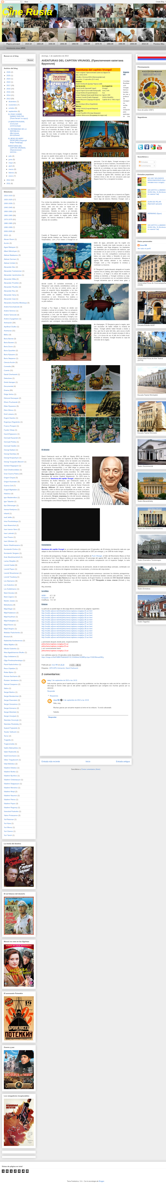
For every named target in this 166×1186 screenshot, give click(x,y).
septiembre (13, 111)
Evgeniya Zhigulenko (12, 422)
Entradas (144, 162)
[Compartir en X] (75, 665)
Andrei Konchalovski (11, 307)
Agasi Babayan (9, 247)
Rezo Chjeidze (9, 668)
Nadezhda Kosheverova (13, 641)
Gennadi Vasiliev (10, 446)
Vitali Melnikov (9, 764)
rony (49, 680)
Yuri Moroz (8, 827)
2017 (9, 85)
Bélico (6, 335)
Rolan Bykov (8, 672)
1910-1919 (8, 196)
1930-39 (51, 44)
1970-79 (98, 44)
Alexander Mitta (10, 279)
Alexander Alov (9, 267)
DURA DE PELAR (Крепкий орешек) (155, 203)
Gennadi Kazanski (11, 438)
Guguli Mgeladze (10, 490)
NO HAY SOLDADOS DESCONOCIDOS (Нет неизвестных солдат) (157, 180)
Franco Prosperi (10, 426)
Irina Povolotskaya (11, 521)
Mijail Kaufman (9, 617)
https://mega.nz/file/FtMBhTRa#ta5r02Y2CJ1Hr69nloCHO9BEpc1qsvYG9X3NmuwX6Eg (73, 657)
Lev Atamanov (9, 581)
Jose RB (56, 700)
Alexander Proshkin (11, 283)
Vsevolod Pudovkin (11, 811)
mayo (11, 163)
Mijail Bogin (8, 609)
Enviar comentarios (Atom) (90, 769)
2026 (9, 72)
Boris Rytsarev (9, 354)
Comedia (7, 366)
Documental (8, 386)
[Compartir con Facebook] (77, 665)
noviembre (13, 105)
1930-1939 (8, 203)
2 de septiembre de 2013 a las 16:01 (64, 680)
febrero (12, 173)
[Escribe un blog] (73, 665)
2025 (9, 75)
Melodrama (8, 605)
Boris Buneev (9, 342)
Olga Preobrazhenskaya (13, 660)
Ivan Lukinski (9, 533)
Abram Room (9, 239)
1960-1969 (8, 215)
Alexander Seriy (10, 295)
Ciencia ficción (9, 362)
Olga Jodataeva (10, 656)
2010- (6, 235)
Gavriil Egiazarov (10, 434)
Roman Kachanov (11, 676)
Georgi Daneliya (10, 454)
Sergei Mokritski (10, 712)
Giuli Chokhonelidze (11, 470)
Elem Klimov (8, 410)
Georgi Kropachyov (11, 458)
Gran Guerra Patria (11, 474)
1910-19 (28, 44)
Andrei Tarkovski (10, 315)
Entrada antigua (123, 761)
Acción (6, 243)
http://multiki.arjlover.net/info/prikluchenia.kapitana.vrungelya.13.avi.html (67, 637)
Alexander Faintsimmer (13, 271)
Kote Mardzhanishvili (12, 557)
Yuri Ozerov (8, 831)
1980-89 (110, 44)
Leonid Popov (9, 569)
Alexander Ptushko (11, 287)
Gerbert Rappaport (11, 466)
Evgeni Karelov (9, 418)
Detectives (8, 378)
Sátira (6, 688)
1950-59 (75, 44)
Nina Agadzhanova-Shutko (14, 652)
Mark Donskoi (9, 593)
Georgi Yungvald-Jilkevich (14, 462)
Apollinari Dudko (10, 327)
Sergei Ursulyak (10, 716)
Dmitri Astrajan (9, 382)
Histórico (7, 494)
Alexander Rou (9, 291)
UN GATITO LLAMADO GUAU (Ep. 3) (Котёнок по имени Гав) (157, 227)
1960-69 (86, 44)
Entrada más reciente (51, 761)
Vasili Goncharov (10, 756)
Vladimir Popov (9, 803)
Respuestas (54, 696)
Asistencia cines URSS (15, 48)
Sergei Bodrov (9, 692)
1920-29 (40, 44)
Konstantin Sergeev (11, 553)
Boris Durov (8, 346)
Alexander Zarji (10, 299)
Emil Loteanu (9, 414)
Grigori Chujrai (9, 478)
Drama (6, 390)
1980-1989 (8, 223)
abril (10, 166)
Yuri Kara (7, 823)
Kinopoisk (45, 598)
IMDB (44, 595)
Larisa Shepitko (10, 561)
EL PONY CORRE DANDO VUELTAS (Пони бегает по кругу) (18, 116)
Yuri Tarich (8, 835)
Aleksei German (10, 259)
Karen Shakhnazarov (12, 545)
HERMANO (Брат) (155, 213)
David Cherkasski (72, 668)
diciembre (13, 101)
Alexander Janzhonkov (12, 275)
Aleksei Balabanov (11, 255)
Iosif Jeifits (8, 517)
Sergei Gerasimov (11, 704)
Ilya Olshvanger (10, 505)
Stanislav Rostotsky (11, 724)
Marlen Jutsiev (9, 601)
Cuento (6, 370)
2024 (9, 79)
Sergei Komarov (10, 708)
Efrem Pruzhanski (10, 402)
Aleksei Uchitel (9, 263)
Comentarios (145, 166)
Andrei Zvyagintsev (11, 319)
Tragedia (7, 740)
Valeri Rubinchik (10, 752)
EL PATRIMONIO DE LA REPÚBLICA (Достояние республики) (17, 132)
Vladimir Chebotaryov (12, 780)
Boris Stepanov (10, 358)
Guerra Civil (8, 486)
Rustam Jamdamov (11, 680)
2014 (9, 95)
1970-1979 (53, 668)
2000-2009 (8, 231)
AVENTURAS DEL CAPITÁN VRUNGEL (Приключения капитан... (17, 149)
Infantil (6, 513)
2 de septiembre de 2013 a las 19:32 (76, 700)
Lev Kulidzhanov (10, 589)
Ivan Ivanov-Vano (10, 529)
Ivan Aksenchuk (10, 525)
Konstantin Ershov (11, 549)
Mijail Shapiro (9, 629)
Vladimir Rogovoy (10, 807)
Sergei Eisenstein (10, 700)
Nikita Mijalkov (9, 645)
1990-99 (121, 44)
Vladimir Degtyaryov (11, 784)
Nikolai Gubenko (10, 649)
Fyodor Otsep (9, 430)
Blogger (101, 1181)
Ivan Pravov (8, 537)
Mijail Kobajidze (10, 621)
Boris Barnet (8, 339)
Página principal (13, 44)
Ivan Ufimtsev (9, 541)
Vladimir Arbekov (10, 768)
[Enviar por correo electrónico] (70, 665)
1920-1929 (8, 200)
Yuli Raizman (9, 819)
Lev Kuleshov (9, 585)
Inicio (88, 761)
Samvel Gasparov (11, 684)
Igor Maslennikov (10, 497)
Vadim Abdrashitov (11, 748)
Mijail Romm (8, 625)
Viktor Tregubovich (11, 760)
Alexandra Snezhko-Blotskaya (15, 303)
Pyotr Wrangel (97, 556)
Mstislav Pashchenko (12, 633)
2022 (9, 82)
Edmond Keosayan (11, 398)
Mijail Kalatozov (10, 613)
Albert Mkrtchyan (10, 251)
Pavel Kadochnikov (11, 664)
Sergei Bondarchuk (11, 696)
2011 (9, 183)
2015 (9, 92)
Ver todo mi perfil (144, 248)
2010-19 (145, 44)
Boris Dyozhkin (9, 350)
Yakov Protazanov (11, 815)
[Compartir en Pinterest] (80, 665)
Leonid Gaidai (9, 565)
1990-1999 (8, 227)
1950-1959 (8, 211)
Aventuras (8, 331)
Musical (7, 637)
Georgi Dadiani (9, 450)
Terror (6, 736)
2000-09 (133, 44)
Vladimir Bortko (10, 772)
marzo (11, 169)
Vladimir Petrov (10, 799)
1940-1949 (8, 207)
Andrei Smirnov (10, 311)
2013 (9, 99)
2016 (9, 89)
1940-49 (63, 44)
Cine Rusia (27, 11)
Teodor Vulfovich (10, 732)
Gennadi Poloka (10, 442)
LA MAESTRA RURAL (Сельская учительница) (16, 124)
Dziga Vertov (9, 394)
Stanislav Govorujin (11, 720)
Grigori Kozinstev (10, 482)
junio (11, 159)
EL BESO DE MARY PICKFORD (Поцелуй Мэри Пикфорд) (17, 141)
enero (11, 176)
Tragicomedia (9, 744)
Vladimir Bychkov (10, 776)
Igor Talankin (9, 501)
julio (10, 156)
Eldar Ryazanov (10, 406)
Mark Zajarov (9, 597)
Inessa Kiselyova (10, 509)
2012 (9, 180)
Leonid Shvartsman (11, 573)
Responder (51, 691)
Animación (61, 668)
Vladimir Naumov (10, 795)
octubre (12, 108)
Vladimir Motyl (9, 791)
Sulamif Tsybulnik (10, 728)
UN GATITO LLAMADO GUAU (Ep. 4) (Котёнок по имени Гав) (157, 192)
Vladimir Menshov (11, 788)
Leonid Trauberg (10, 577)
